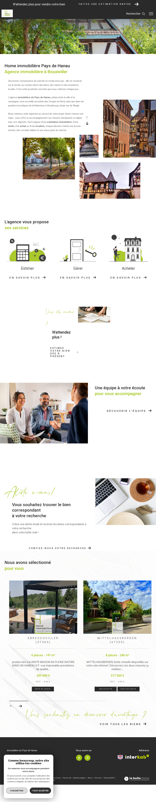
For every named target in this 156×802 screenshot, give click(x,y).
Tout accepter (40, 790)
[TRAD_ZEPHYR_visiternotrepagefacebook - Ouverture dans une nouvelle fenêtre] (79, 758)
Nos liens (98, 778)
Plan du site (67, 778)
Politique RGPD (109, 778)
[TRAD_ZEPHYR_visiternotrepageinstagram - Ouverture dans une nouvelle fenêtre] (87, 758)
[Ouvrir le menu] (151, 13)
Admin (90, 778)
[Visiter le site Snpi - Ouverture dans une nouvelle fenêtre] (120, 757)
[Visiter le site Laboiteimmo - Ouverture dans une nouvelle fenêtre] (136, 779)
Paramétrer (16, 790)
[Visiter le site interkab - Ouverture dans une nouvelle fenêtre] (137, 757)
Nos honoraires (55, 778)
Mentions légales (79, 778)
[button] (20, 706)
